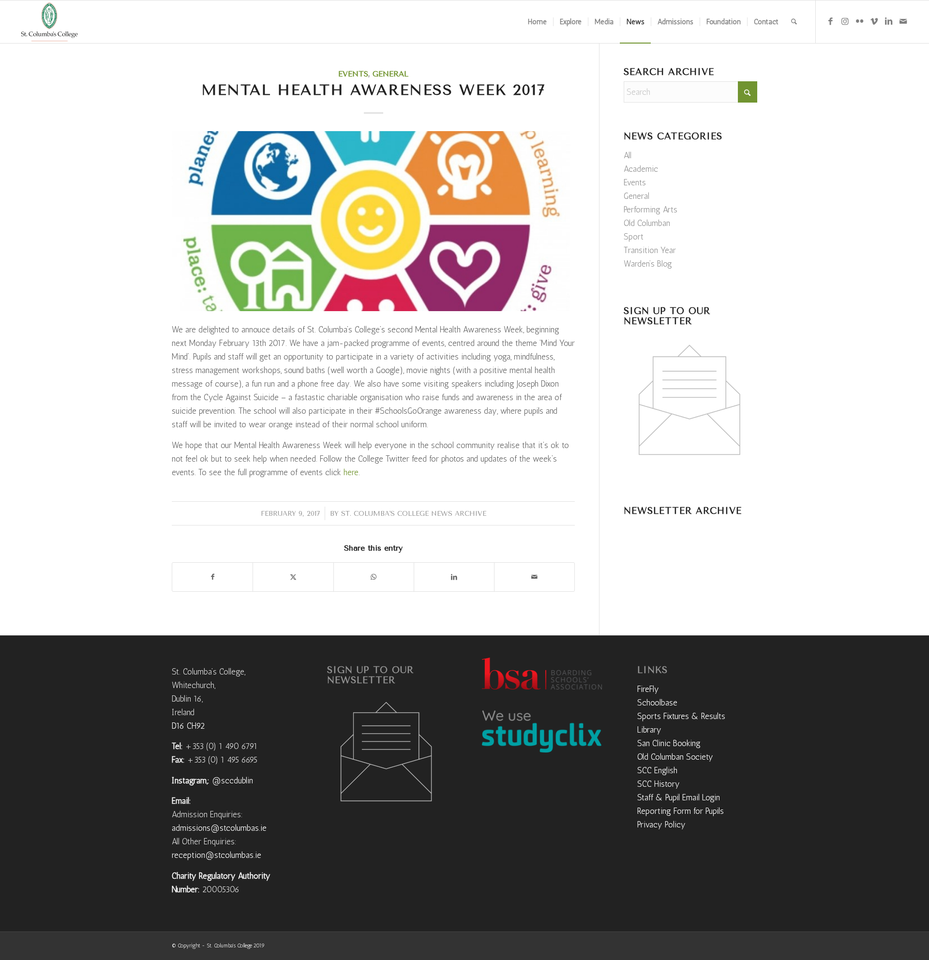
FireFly (648, 689)
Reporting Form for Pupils (680, 811)
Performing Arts (650, 209)
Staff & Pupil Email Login (678, 797)
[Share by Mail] (534, 577)
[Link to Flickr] (860, 21)
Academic (641, 169)
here (351, 472)
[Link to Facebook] (831, 21)
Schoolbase (657, 702)
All (627, 155)
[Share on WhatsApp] (374, 577)
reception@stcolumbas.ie (216, 855)
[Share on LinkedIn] (454, 577)
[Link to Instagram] (845, 21)
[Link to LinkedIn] (889, 21)
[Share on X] (293, 577)
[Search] (794, 21)
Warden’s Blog (648, 264)
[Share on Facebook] (212, 577)
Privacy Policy (661, 824)
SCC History (658, 784)
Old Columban (647, 223)
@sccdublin (232, 780)
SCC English (657, 770)
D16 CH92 (188, 726)
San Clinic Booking (669, 743)
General (390, 74)
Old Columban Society (675, 757)
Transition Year (650, 250)
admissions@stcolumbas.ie (219, 828)
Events (353, 74)
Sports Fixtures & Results (681, 716)
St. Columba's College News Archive (413, 513)
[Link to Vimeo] (874, 21)
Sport (634, 236)
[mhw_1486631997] (373, 221)
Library (649, 730)
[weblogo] (49, 21)
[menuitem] (537, 21)
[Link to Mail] (903, 21)
